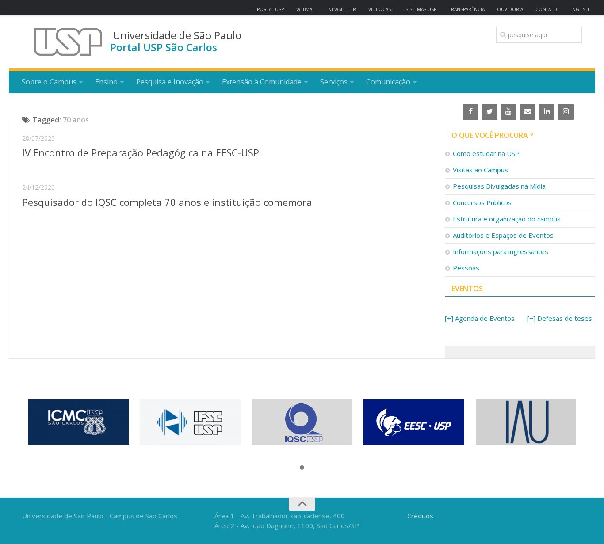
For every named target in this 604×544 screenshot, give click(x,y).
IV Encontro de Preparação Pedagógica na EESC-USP (140, 152)
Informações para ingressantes (500, 251)
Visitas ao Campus (480, 169)
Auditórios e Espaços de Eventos (503, 235)
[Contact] (527, 112)
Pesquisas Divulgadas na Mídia (499, 186)
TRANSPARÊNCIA (467, 9)
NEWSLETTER (342, 9)
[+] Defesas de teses (559, 318)
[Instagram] (565, 112)
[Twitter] (489, 112)
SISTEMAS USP (420, 9)
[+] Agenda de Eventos (480, 318)
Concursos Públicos (482, 202)
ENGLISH (579, 9)
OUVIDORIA (510, 9)
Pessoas (466, 267)
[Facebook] (470, 112)
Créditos (420, 515)
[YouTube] (508, 112)
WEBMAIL (306, 9)
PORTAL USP (270, 9)
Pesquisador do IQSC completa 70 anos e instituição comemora (167, 202)
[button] (302, 468)
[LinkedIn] (546, 112)
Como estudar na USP (486, 153)
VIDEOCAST (380, 9)
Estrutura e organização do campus (507, 218)
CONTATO (546, 9)
